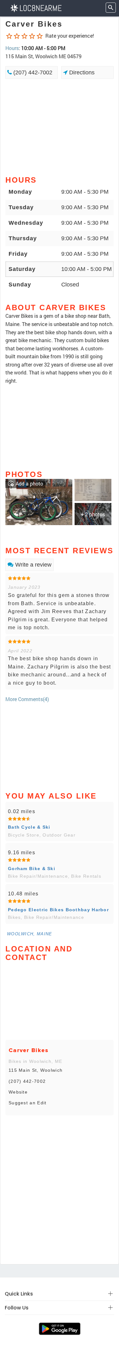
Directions (81, 72)
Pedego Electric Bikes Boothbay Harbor (58, 909)
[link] (38, 501)
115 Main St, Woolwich (36, 1070)
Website (18, 1092)
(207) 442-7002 (32, 72)
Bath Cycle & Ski (29, 827)
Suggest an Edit (28, 1102)
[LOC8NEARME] (36, 7)
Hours (12, 48)
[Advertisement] (59, 126)
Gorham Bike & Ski (31, 868)
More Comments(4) (27, 699)
